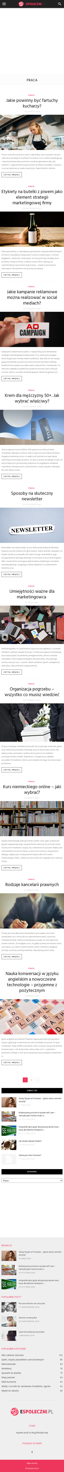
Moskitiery (6, 1368)
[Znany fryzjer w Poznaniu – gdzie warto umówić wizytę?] (8, 1102)
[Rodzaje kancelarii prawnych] (32, 911)
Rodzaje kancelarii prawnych (32, 884)
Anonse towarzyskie (28, 1318)
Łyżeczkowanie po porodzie (32, 1332)
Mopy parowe (8, 1377)
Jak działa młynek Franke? (30, 1141)
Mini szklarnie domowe (12, 1355)
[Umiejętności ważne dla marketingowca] (32, 625)
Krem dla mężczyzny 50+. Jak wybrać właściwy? (32, 398)
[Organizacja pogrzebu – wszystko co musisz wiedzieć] (32, 722)
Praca (31, 95)
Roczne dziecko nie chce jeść (32, 1303)
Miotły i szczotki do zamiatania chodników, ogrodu (25, 1386)
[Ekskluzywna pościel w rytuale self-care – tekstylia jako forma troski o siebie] (8, 1116)
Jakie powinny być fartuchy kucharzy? (32, 103)
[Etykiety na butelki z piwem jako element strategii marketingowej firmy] (32, 229)
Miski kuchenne (8, 1381)
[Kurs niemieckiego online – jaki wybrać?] (32, 818)
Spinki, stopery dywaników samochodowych (22, 1359)
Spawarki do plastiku (11, 1372)
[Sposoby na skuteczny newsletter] (32, 525)
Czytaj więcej (12, 175)
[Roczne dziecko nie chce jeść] (8, 1307)
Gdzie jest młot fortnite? (30, 1155)
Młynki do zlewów (10, 1390)
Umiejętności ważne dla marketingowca (32, 594)
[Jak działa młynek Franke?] (8, 1145)
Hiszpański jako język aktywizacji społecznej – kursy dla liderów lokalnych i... (39, 1128)
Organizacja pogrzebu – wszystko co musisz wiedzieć (32, 692)
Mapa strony (32, 1463)
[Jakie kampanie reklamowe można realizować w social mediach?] (32, 329)
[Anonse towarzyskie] (8, 1321)
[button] (60, 4)
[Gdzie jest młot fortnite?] (8, 1159)
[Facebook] (32, 1452)
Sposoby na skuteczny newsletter (32, 496)
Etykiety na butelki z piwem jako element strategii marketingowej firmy (32, 197)
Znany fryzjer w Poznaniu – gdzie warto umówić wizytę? (40, 1100)
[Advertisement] (32, 41)
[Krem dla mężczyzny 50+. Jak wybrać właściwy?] (32, 427)
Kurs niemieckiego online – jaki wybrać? (32, 789)
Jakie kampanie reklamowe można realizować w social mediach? (32, 298)
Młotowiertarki (8, 1364)
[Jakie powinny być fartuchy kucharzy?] (32, 132)
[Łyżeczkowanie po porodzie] (8, 1336)
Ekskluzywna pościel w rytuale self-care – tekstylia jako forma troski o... (37, 1114)
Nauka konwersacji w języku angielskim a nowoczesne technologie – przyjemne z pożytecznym (32, 982)
